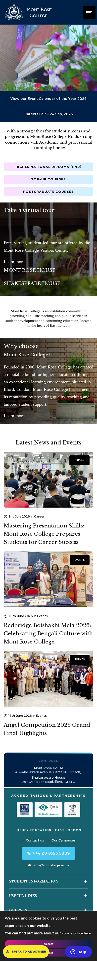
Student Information (33, 881)
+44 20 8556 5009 (51, 853)
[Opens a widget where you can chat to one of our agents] (78, 952)
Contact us (35, 840)
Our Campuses (63, 840)
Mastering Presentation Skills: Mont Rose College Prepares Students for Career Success (44, 533)
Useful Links (23, 896)
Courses (18, 910)
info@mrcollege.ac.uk (51, 865)
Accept (48, 944)
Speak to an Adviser (29, 951)
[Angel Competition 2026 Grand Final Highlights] (48, 679)
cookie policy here (76, 933)
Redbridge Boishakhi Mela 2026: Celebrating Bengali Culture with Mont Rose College (48, 633)
